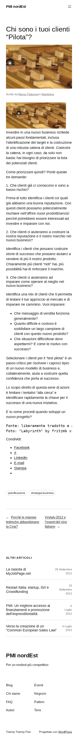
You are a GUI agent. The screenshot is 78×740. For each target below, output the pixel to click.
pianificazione (16, 492)
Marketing (48, 94)
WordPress (65, 731)
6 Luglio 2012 (68, 609)
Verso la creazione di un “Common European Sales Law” (31, 628)
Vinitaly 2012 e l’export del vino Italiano (56, 521)
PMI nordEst (16, 6)
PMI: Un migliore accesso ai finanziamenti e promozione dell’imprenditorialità (28, 610)
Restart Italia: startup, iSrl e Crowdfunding (27, 589)
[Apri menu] (69, 6)
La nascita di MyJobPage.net (18, 571)
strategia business (42, 492)
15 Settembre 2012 (65, 589)
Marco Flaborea (28, 94)
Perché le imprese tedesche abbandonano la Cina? (22, 521)
